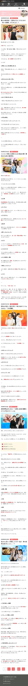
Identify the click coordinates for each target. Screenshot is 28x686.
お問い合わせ (16, 5)
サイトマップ (7, 683)
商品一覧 (8, 5)
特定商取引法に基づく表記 (10, 676)
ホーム (3, 5)
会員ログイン (24, 5)
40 (19, 669)
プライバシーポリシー (9, 679)
